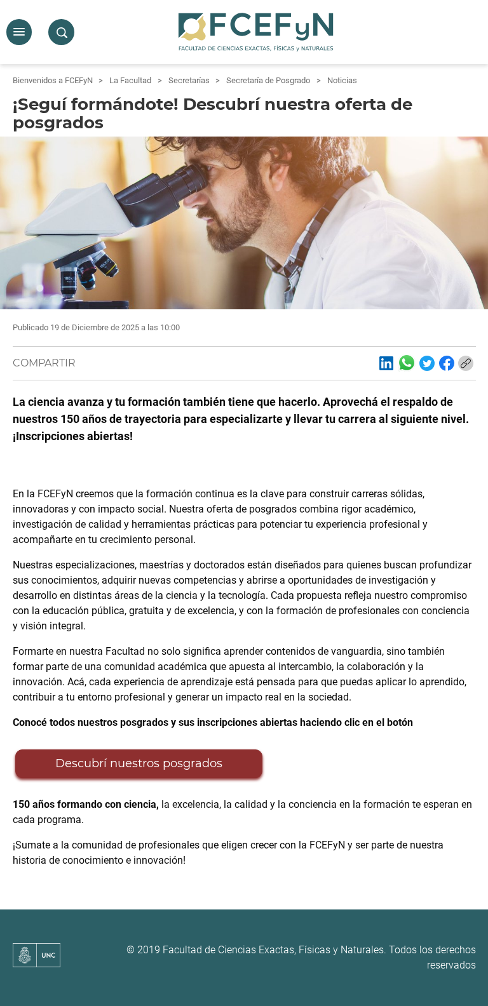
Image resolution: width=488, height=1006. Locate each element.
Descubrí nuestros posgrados (138, 763)
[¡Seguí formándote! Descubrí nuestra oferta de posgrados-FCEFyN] (386, 363)
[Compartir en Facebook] (446, 363)
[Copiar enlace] (466, 363)
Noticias (342, 80)
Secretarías (189, 80)
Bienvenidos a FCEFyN (53, 80)
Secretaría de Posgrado (268, 80)
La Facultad (130, 80)
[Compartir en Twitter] (427, 363)
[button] (19, 32)
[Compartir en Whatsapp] (407, 363)
